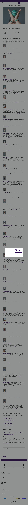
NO (18, 255)
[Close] (22, 249)
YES (18, 252)
